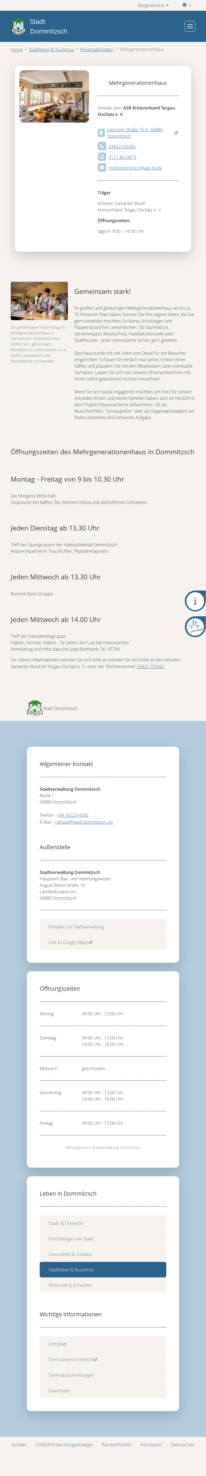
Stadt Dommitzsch (48, 26)
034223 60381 (122, 146)
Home (17, 50)
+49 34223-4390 (72, 815)
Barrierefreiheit (116, 1445)
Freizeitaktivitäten (96, 50)
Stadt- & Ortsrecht (66, 1223)
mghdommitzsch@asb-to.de (135, 168)
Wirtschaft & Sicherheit (70, 1285)
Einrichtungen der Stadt (71, 1239)
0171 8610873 (122, 157)
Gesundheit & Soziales (70, 1254)
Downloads (59, 1391)
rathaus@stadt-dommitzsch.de (84, 822)
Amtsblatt (58, 1344)
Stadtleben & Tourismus (51, 50)
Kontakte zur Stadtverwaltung (76, 927)
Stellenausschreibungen (71, 1375)
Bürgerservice (151, 5)
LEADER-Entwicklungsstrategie (64, 1445)
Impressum (151, 1445)
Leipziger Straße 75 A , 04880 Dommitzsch (135, 133)
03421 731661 (151, 666)
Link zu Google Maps (68, 942)
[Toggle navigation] (190, 26)
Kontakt (19, 1445)
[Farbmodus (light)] (186, 5)
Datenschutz (182, 1445)
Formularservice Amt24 (71, 1360)
